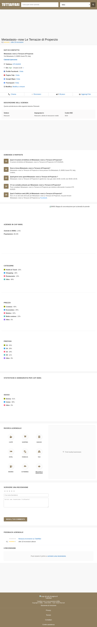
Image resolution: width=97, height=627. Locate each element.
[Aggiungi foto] (80, 94)
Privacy (48, 610)
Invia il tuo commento (15, 519)
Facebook (43, 198)
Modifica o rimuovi (19, 86)
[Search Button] (93, 4)
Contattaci (48, 620)
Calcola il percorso (10, 59)
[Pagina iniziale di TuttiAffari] (11, 4)
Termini (48, 615)
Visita (21, 71)
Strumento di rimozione (48, 605)
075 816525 (17, 64)
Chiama (12, 94)
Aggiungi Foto (86, 94)
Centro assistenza (48, 624)
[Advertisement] (48, 22)
